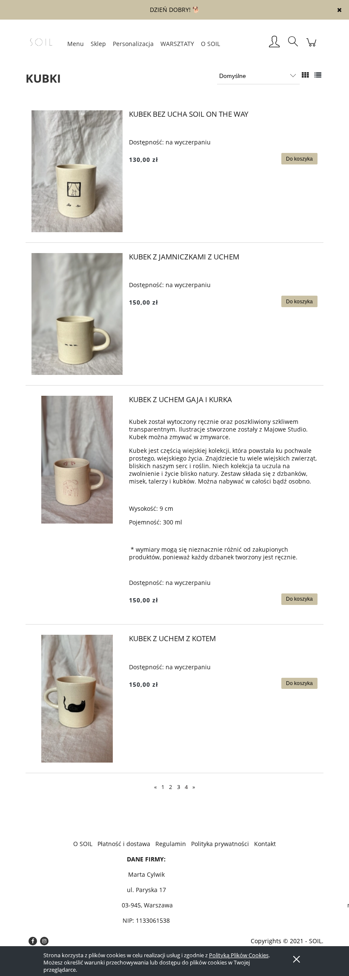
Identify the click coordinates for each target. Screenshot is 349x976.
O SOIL (82, 844)
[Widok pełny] (318, 75)
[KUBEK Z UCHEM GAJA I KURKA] (77, 460)
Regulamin (170, 844)
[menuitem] (75, 44)
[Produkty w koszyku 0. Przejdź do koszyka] (311, 47)
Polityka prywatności (220, 844)
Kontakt (265, 844)
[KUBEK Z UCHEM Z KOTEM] (77, 699)
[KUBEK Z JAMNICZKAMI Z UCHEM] (77, 314)
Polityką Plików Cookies (239, 955)
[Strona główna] (45, 42)
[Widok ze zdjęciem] (305, 75)
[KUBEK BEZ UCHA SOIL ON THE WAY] (77, 171)
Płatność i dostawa (123, 844)
